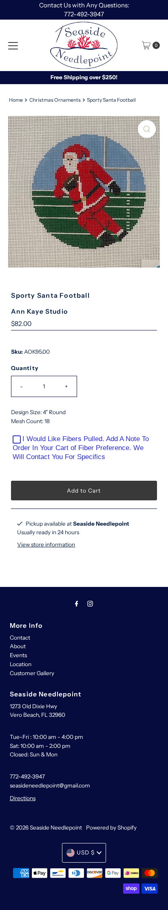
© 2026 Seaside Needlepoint (46, 827)
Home (16, 100)
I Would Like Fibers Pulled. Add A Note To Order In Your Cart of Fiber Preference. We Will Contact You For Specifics (81, 448)
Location (20, 664)
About (18, 646)
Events (18, 655)
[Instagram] (90, 603)
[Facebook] (76, 603)
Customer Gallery (32, 673)
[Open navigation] (13, 45)
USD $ (86, 852)
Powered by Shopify (111, 827)
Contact (20, 637)
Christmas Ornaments (55, 100)
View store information (46, 544)
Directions (22, 798)
